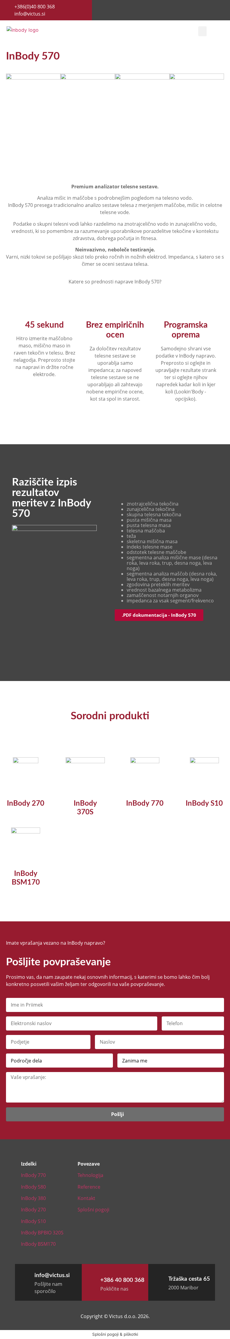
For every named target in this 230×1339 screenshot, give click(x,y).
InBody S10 (204, 803)
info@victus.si (52, 1275)
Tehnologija (90, 1175)
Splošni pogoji (93, 1209)
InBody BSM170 (38, 1244)
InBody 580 (33, 1187)
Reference (89, 1187)
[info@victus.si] (23, 1275)
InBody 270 (25, 803)
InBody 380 (33, 1198)
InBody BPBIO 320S (42, 1232)
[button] (202, 31)
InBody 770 (145, 803)
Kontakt (86, 1198)
